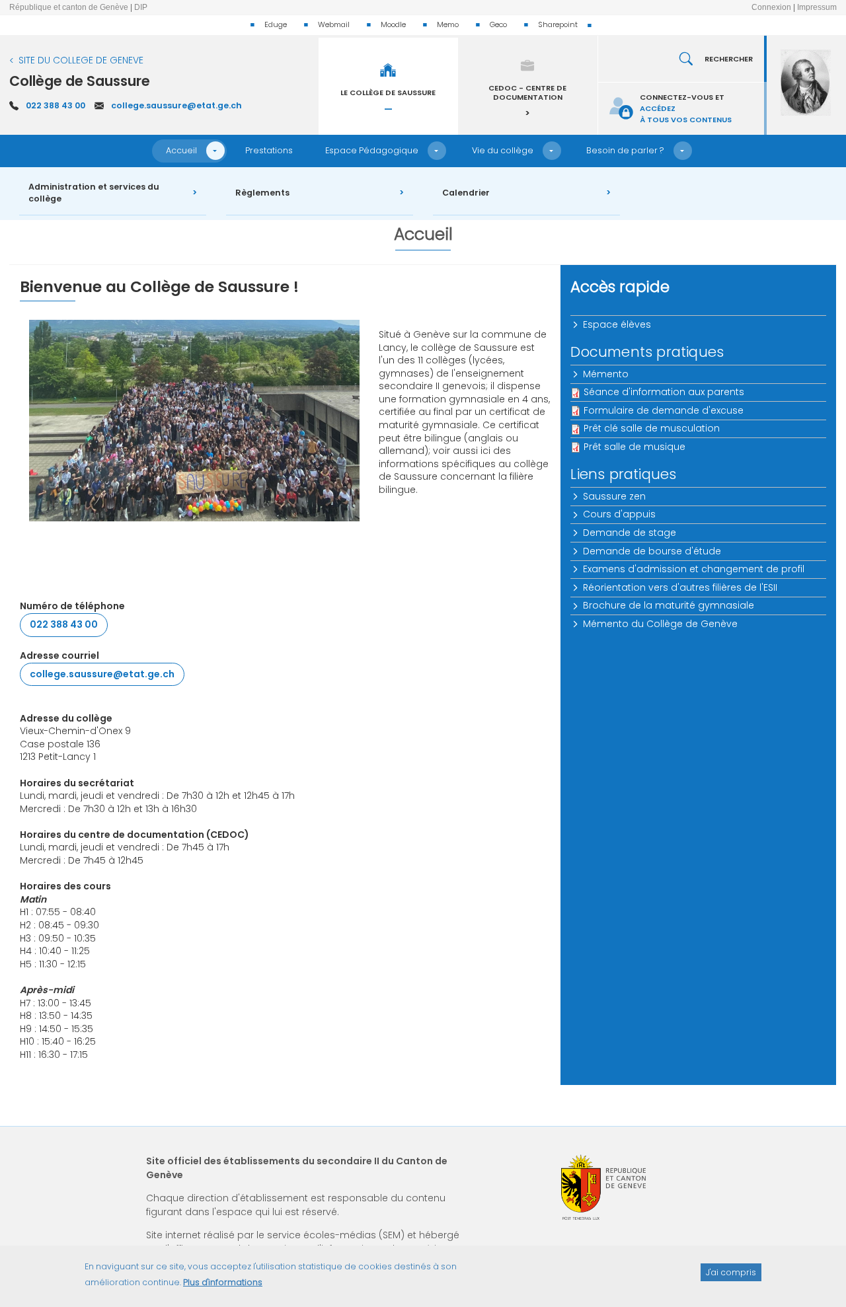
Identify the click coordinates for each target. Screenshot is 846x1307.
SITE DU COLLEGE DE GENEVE (81, 60)
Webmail (334, 24)
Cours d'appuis (619, 514)
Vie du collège (502, 150)
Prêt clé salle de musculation (652, 428)
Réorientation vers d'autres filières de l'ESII (680, 587)
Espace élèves (617, 324)
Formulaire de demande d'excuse (664, 410)
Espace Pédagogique (371, 150)
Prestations (269, 150)
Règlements (262, 192)
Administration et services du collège (93, 193)
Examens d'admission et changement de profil (694, 569)
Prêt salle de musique (634, 446)
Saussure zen (614, 496)
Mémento (606, 374)
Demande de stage (629, 532)
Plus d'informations (222, 1282)
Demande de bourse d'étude (652, 551)
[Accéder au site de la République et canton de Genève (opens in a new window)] (603, 1187)
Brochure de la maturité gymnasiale (668, 605)
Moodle (393, 24)
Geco (498, 24)
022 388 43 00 (55, 105)
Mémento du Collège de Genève (660, 623)
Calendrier (466, 192)
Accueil (181, 150)
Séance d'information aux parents (664, 391)
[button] (215, 150)
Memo (448, 24)
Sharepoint (558, 24)
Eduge (275, 24)
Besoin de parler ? (625, 150)
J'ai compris (731, 1271)
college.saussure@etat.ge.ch (176, 105)
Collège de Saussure (79, 81)
